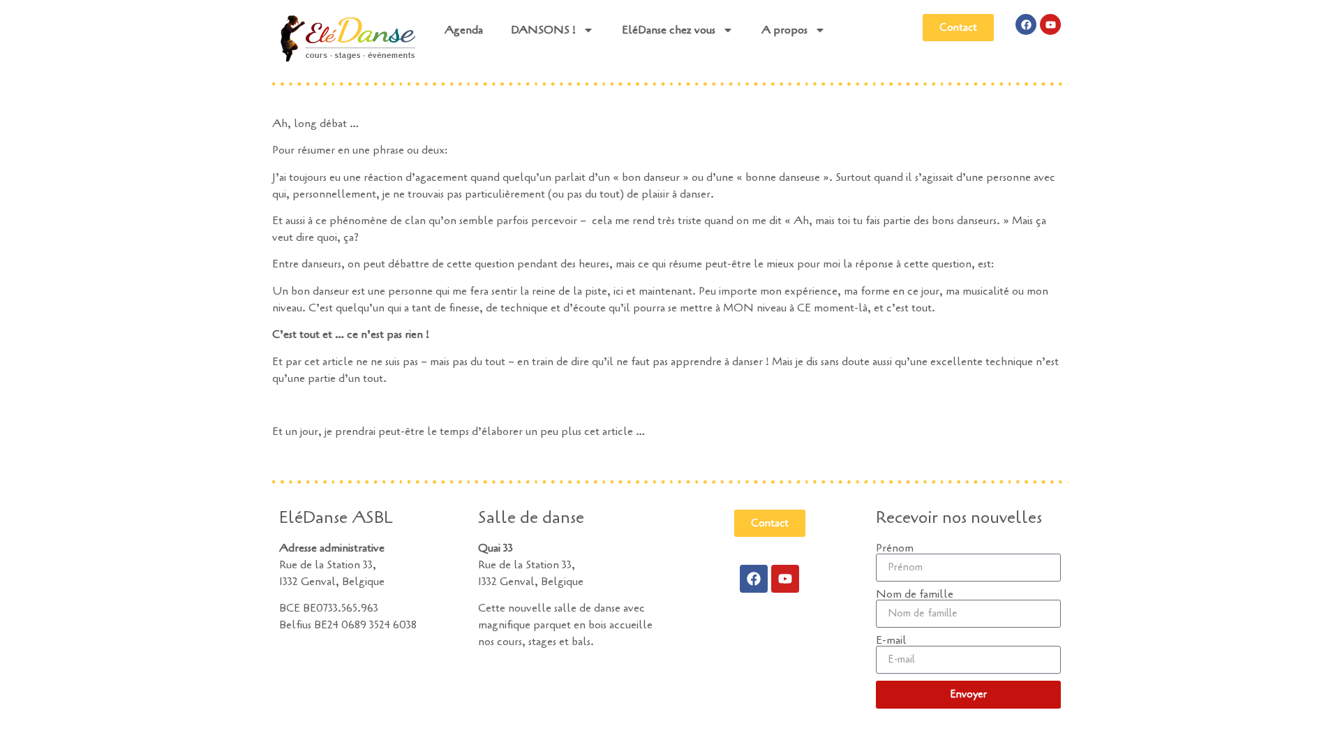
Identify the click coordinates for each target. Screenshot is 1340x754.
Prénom (895, 548)
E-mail (891, 640)
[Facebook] (1025, 24)
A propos (784, 30)
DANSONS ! (543, 30)
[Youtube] (1050, 24)
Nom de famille (914, 594)
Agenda (464, 30)
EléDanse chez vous (668, 30)
